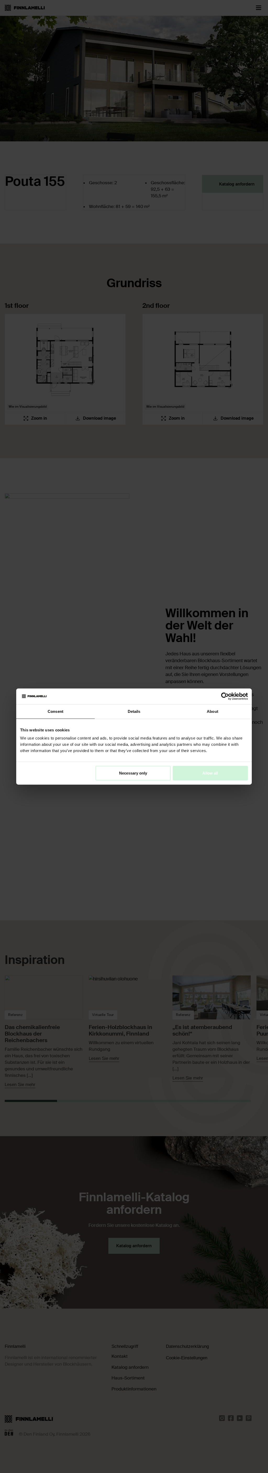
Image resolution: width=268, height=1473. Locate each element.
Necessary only (133, 773)
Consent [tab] (55, 711)
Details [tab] (134, 711)
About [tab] (212, 711)
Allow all (210, 773)
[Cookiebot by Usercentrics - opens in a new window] (225, 696)
